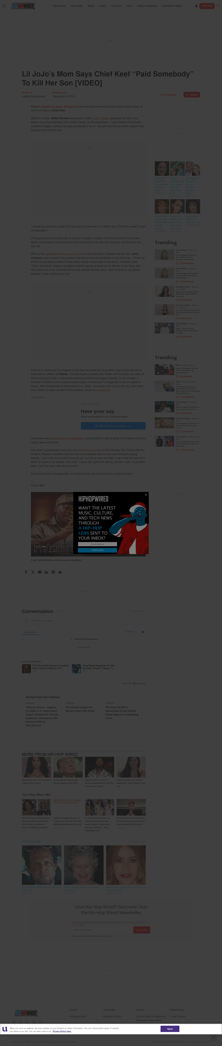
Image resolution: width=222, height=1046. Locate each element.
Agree (170, 1028)
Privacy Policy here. (62, 1031)
